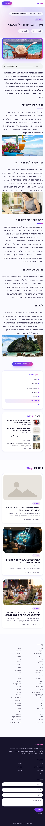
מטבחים (19, 656)
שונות (41, 648)
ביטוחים (19, 681)
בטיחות (19, 662)
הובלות (41, 697)
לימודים (19, 654)
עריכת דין (40, 714)
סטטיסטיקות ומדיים (37, 692)
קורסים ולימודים (38, 654)
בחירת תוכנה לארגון (15, 722)
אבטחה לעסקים (16, 717)
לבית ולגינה (40, 708)
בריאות (41, 667)
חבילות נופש (39, 670)
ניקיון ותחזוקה (39, 695)
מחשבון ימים (26, 133)
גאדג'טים (18, 714)
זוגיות (19, 659)
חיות (42, 700)
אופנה (19, 648)
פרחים (19, 711)
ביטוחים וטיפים (39, 686)
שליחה (39, 809)
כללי (20, 673)
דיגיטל (41, 711)
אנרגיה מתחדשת (16, 719)
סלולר (41, 717)
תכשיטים (40, 676)
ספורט (19, 686)
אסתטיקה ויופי (17, 684)
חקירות (19, 692)
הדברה (19, 689)
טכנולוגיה (40, 659)
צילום (19, 676)
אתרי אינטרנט (39, 673)
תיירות (19, 667)
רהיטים (41, 719)
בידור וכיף (32, 13)
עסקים (41, 684)
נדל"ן (41, 689)
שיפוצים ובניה (17, 670)
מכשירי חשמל (39, 722)
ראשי (39, 13)
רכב (42, 703)
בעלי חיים (18, 695)
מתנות (19, 678)
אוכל (42, 706)
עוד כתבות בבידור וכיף (22, 364)
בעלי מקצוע (17, 700)
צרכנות (19, 665)
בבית (42, 665)
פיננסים (41, 656)
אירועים (41, 651)
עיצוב (41, 681)
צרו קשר (7, 3)
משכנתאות (18, 703)
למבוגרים (18, 651)
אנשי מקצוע (39, 678)
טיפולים (19, 706)
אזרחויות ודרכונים (16, 697)
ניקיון (19, 708)
